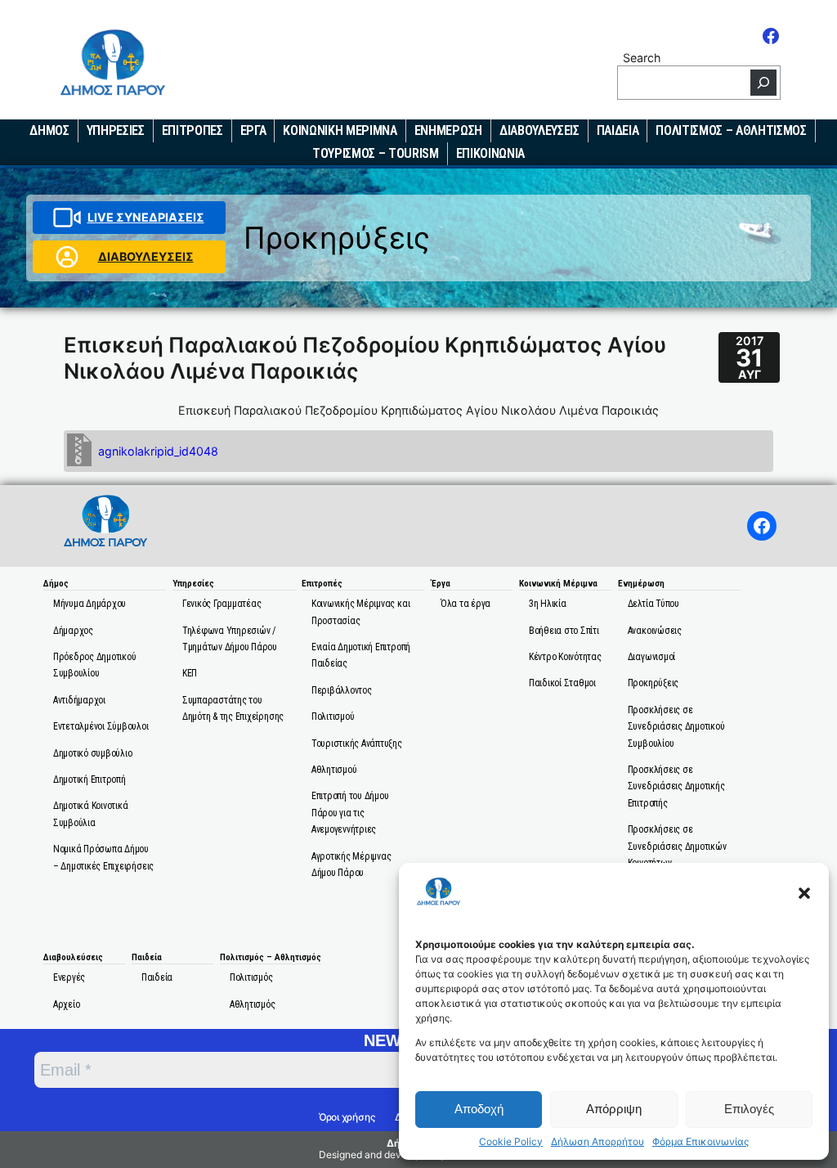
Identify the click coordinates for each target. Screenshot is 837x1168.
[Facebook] (771, 36)
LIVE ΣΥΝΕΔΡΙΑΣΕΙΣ (145, 217)
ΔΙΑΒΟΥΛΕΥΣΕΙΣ (146, 256)
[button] (804, 893)
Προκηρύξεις (337, 237)
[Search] (763, 83)
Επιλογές (749, 1109)
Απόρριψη (614, 1109)
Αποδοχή (479, 1109)
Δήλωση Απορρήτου (597, 1142)
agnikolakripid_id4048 (158, 451)
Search (641, 58)
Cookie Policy (511, 1142)
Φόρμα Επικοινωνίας (700, 1142)
